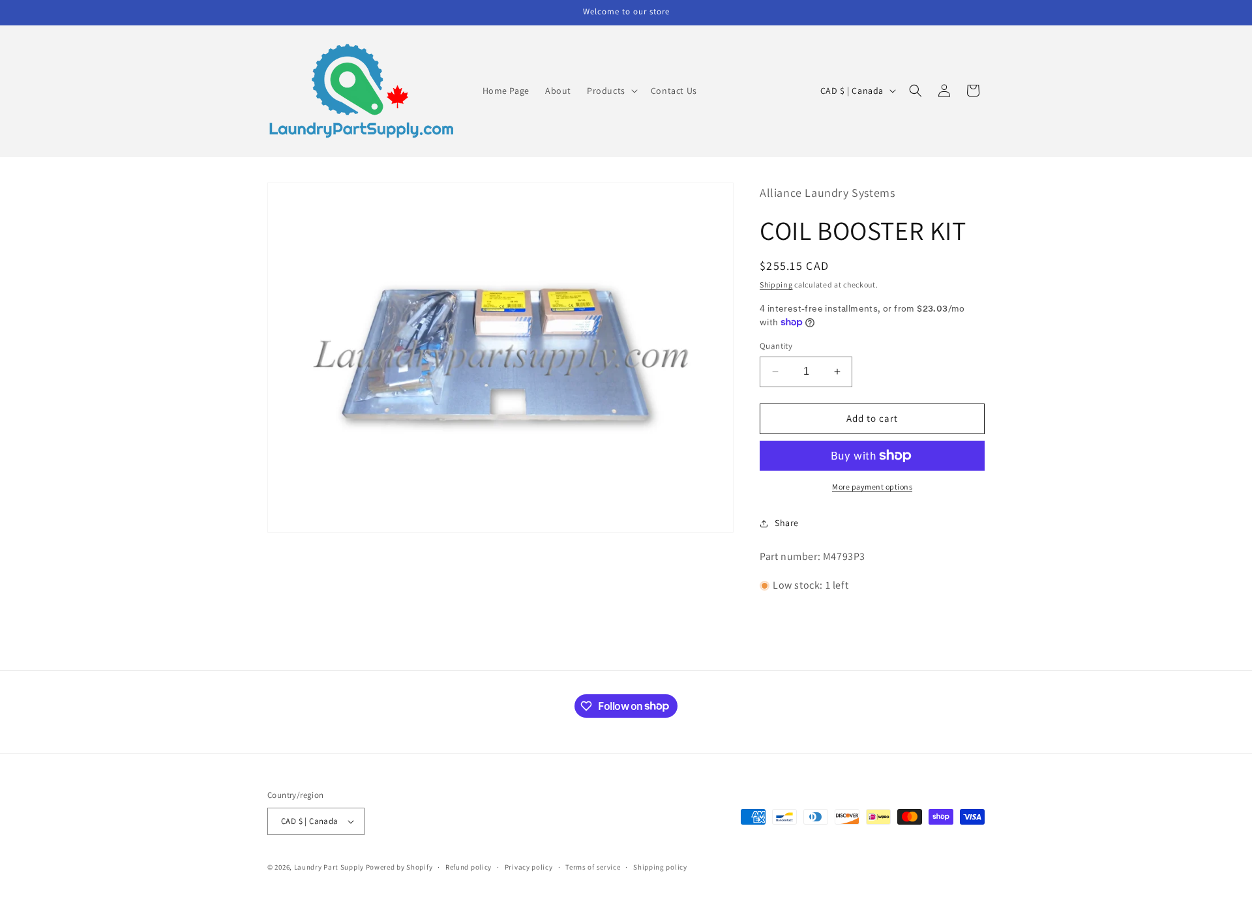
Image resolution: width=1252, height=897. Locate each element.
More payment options (872, 487)
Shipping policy (660, 867)
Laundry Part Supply (330, 867)
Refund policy (468, 867)
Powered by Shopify (399, 867)
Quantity (776, 345)
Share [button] (787, 523)
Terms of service (592, 867)
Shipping (776, 284)
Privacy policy (529, 867)
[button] (611, 90)
